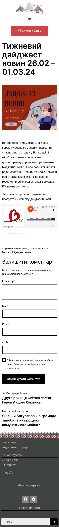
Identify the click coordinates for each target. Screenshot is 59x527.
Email (6, 324)
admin (45, 248)
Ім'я (5, 306)
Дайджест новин (23, 252)
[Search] (54, 521)
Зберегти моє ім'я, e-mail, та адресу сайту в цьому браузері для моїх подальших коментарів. (30, 364)
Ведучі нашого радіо (15, 447)
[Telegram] (33, 499)
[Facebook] (25, 499)
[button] (29, 19)
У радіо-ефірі (10, 460)
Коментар (8, 281)
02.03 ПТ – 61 (20, 233)
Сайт (5, 342)
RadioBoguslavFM (8, 233)
